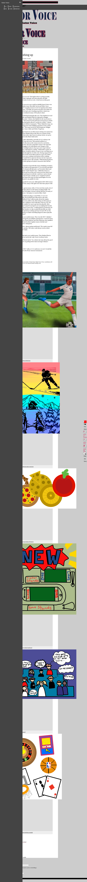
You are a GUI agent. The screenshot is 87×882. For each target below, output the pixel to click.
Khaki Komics (18, 8)
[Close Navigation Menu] (20, 2)
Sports (6, 8)
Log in (24, 857)
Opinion (10, 6)
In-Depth (11, 8)
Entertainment (17, 6)
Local (6, 6)
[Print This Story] (84, 453)
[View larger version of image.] (29, 77)
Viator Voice (5, 3)
